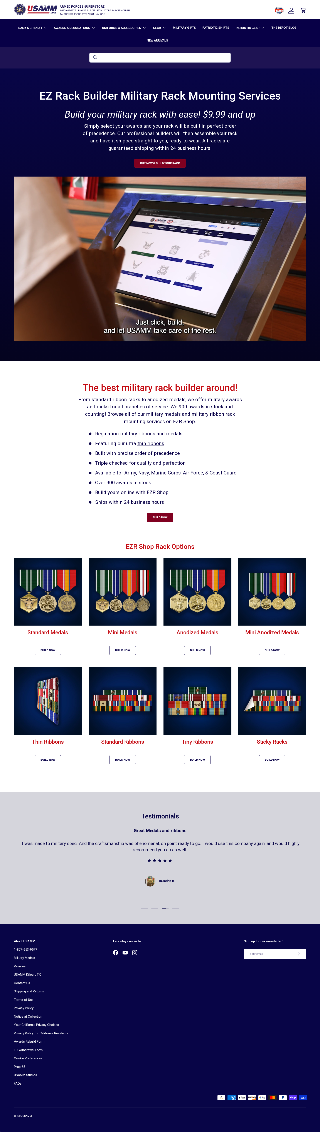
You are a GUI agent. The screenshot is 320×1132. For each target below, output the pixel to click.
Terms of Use (24, 1000)
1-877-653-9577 (25, 950)
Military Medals (24, 958)
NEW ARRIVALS (157, 40)
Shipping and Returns (29, 991)
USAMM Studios (25, 1075)
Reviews (20, 966)
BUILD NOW (160, 517)
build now (47, 650)
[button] (303, 10)
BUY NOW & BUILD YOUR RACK (160, 163)
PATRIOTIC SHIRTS (215, 27)
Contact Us (22, 983)
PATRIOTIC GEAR (247, 28)
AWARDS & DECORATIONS (72, 28)
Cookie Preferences (28, 1058)
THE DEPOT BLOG (283, 27)
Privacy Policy (24, 1008)
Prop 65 (19, 1067)
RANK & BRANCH (30, 28)
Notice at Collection (28, 1016)
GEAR (157, 28)
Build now (122, 759)
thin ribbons (150, 443)
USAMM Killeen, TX (27, 975)
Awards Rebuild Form (29, 1042)
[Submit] (94, 57)
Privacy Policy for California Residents (41, 1033)
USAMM (27, 1116)
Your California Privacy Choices (36, 1025)
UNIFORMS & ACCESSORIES (121, 28)
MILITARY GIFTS (184, 27)
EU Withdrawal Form (28, 1050)
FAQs (18, 1083)
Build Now (272, 650)
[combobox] (160, 58)
